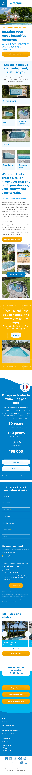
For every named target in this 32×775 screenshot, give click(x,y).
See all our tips (16, 653)
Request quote (16, 688)
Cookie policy (10, 770)
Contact (4, 722)
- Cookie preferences (20, 770)
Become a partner (8, 734)
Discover (16, 335)
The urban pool (7, 750)
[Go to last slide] (4, 634)
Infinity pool (5, 748)
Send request (16, 586)
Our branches (16, 469)
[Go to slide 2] (15, 648)
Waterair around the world (11, 730)
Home (4, 718)
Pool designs (6, 738)
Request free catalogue (16, 701)
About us (16, 462)
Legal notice (19, 768)
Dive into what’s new (16, 54)
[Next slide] (28, 634)
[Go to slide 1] (13, 648)
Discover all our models (12, 239)
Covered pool (6, 745)
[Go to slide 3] (16, 648)
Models (4, 742)
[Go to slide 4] (18, 648)
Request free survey (16, 694)
